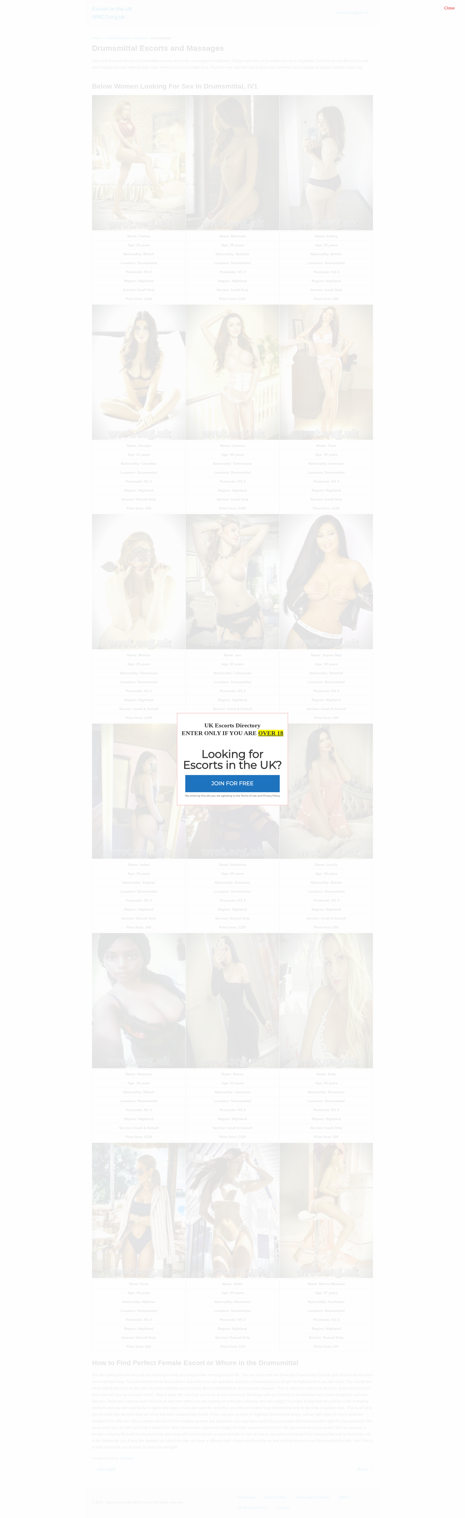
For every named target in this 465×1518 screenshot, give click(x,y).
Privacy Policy (271, 795)
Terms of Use (249, 795)
